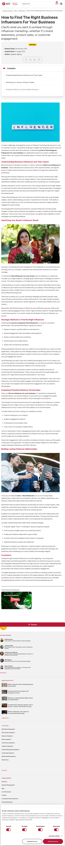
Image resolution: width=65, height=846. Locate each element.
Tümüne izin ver (53, 841)
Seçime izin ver (32, 841)
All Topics (4, 770)
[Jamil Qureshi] (2, 648)
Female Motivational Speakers (10, 749)
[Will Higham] (2, 662)
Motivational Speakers (8, 729)
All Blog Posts (5, 718)
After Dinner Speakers (8, 732)
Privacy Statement (7, 802)
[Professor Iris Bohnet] (2, 655)
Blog (15, 11)
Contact (4, 795)
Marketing (22, 11)
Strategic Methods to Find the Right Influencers (22, 89)
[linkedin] (35, 59)
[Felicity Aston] (2, 641)
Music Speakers (6, 739)
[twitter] (30, 59)
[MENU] (61, 3)
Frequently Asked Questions (10, 798)
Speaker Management (8, 785)
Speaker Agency (7, 11)
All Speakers (3, 672)
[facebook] (26, 59)
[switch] (24, 829)
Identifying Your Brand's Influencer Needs (20, 82)
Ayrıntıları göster (54, 836)
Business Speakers (7, 736)
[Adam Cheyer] (2, 668)
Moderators (5, 760)
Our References (6, 792)
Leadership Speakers (8, 753)
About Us (4, 781)
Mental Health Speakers (9, 756)
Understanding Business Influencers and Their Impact (24, 75)
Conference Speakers (8, 742)
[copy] (39, 59)
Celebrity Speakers (7, 746)
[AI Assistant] (57, 2)
